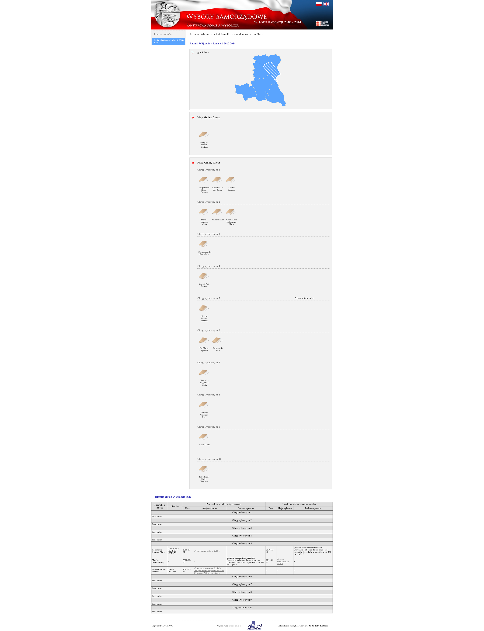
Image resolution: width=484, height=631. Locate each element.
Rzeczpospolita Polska (199, 34)
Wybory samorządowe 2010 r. (207, 551)
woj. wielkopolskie (221, 34)
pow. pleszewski (241, 34)
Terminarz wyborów (163, 34)
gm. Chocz (257, 34)
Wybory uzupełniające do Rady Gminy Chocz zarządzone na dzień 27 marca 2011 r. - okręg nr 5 (209, 570)
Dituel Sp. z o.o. (236, 626)
